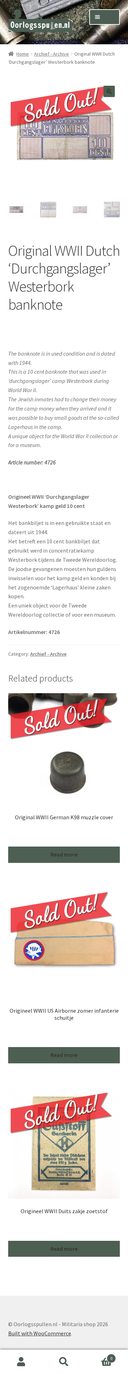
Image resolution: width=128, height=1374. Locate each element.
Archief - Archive (51, 54)
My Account (21, 1362)
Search (64, 1362)
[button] (109, 91)
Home (22, 54)
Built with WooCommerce (39, 1333)
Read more (64, 854)
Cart (98, 1356)
